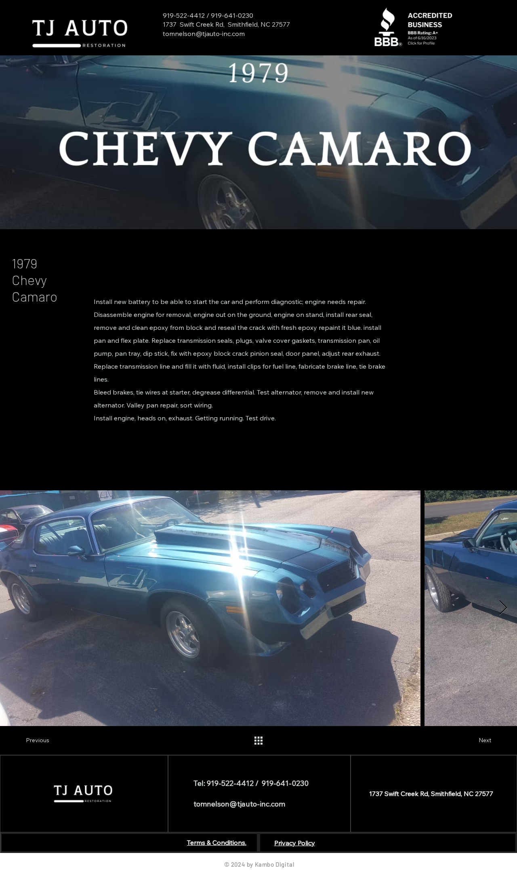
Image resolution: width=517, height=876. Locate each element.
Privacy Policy (294, 843)
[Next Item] (503, 608)
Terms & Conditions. (216, 842)
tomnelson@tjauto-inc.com (204, 34)
